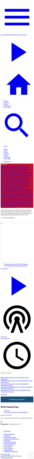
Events (6, 104)
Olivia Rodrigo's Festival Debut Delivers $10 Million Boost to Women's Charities (17, 177)
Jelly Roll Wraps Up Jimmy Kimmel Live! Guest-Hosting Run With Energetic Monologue (16, 192)
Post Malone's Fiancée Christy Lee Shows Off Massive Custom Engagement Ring (15, 179)
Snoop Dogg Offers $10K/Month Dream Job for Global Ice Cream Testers (15, 188)
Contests (6, 102)
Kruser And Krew (5, 338)
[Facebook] (7, 161)
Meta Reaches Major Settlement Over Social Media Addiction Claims (17, 200)
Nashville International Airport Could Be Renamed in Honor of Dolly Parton (15, 168)
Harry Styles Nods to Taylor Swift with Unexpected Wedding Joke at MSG (15, 170)
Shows (6, 101)
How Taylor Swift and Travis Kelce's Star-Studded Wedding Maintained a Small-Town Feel (16, 202)
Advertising (7, 105)
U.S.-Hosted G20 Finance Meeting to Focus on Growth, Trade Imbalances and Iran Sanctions (17, 194)
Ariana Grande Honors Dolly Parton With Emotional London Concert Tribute (15, 183)
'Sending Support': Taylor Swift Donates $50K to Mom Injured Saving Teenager (16, 174)
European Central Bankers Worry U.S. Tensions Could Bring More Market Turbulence (16, 173)
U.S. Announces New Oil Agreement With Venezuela (14, 181)
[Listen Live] (17, 285)
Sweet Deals (7, 107)
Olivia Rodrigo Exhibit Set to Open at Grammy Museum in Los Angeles (15, 185)
